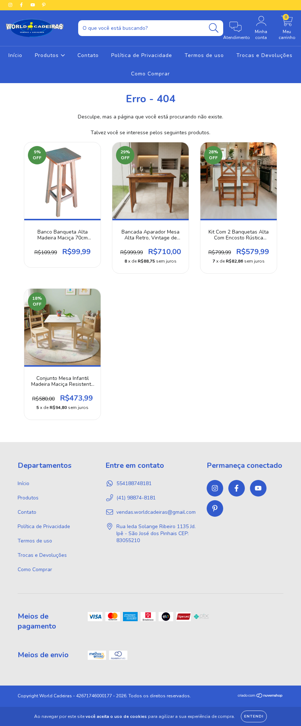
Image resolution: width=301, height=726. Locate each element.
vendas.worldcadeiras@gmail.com (156, 512)
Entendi (254, 716)
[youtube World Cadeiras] (33, 4)
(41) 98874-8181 (136, 497)
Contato (88, 55)
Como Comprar (150, 73)
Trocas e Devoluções (264, 55)
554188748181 (134, 483)
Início (15, 55)
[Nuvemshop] (260, 697)
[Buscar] (213, 28)
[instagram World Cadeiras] (11, 4)
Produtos (48, 55)
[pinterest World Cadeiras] (43, 4)
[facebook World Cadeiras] (22, 4)
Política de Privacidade (141, 55)
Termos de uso (204, 55)
